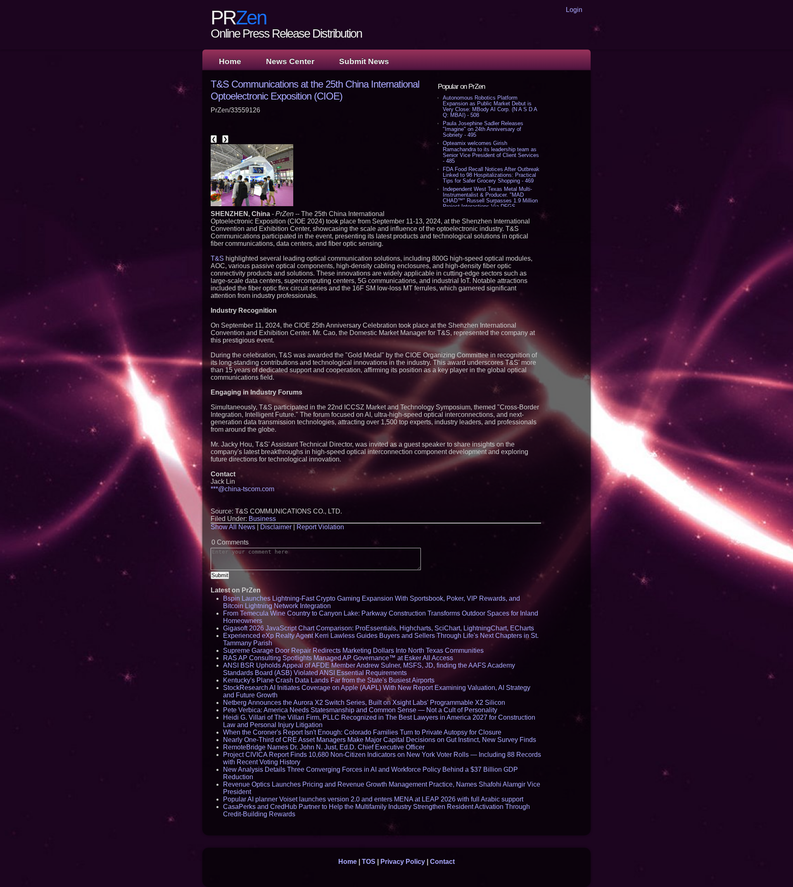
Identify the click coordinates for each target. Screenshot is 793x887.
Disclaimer (276, 526)
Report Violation (320, 526)
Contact (442, 861)
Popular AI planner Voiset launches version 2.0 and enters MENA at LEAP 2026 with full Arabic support (373, 799)
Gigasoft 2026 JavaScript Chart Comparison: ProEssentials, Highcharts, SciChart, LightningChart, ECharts (378, 628)
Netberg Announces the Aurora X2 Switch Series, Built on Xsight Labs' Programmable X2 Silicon (364, 702)
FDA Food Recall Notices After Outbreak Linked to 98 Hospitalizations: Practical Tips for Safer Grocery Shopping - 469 (491, 175)
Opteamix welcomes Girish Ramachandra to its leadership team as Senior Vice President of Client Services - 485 (491, 152)
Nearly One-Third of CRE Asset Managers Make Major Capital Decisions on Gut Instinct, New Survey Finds (379, 739)
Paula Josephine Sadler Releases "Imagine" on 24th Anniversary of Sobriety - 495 (483, 129)
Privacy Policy (402, 861)
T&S (217, 258)
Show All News (233, 526)
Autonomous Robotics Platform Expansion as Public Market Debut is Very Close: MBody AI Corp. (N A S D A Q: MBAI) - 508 (490, 106)
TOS (368, 861)
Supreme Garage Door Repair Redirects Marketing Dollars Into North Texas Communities (353, 650)
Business (262, 518)
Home (230, 61)
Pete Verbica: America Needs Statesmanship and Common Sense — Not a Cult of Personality (360, 709)
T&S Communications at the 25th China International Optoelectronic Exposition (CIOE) (315, 90)
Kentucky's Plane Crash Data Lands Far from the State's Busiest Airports (328, 680)
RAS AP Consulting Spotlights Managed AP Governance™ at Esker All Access (338, 657)
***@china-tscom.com (242, 488)
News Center (290, 61)
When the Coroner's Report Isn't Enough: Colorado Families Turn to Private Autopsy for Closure (362, 732)
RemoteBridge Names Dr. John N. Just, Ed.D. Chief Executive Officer (324, 747)
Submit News (364, 61)
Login (574, 9)
